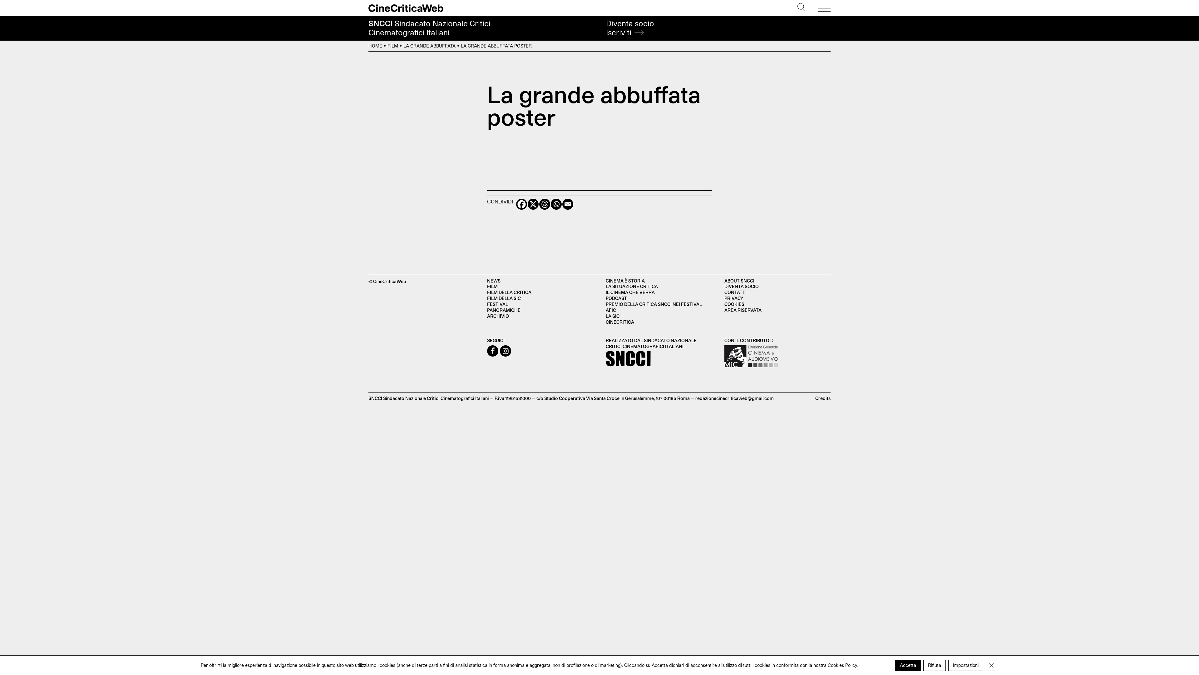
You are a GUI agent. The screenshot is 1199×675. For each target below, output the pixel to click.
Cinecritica (620, 322)
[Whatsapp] (556, 204)
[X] (533, 204)
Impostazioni (966, 665)
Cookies (734, 304)
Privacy (733, 298)
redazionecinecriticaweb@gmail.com (734, 398)
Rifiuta (934, 665)
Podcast (616, 298)
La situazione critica (632, 286)
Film (392, 45)
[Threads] (544, 204)
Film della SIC (504, 298)
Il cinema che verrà (630, 292)
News (494, 280)
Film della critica (509, 292)
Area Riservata (743, 310)
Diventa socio (630, 28)
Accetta (908, 665)
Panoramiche (504, 310)
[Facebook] (521, 204)
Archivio (498, 316)
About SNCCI (739, 280)
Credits (823, 398)
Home (375, 45)
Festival (497, 304)
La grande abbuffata (429, 45)
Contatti (735, 292)
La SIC (612, 316)
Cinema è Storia (625, 280)
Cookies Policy (842, 665)
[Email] (567, 204)
